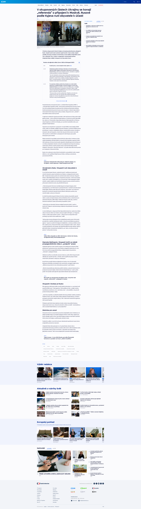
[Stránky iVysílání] (95, 488)
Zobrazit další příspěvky (60, 101)
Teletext (38, 493)
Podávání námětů (56, 498)
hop (37, 18)
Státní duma (53, 351)
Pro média (55, 488)
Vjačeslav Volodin (46, 351)
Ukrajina (46, 5)
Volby (51, 5)
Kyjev (50, 356)
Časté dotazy (55, 500)
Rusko (53, 346)
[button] (59, 33)
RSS (103, 506)
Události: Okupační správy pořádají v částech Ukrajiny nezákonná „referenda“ (50, 46)
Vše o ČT (38, 502)
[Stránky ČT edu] (94, 491)
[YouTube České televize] (99, 483)
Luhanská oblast (57, 353)
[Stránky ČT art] (83, 491)
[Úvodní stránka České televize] (43, 483)
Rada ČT (54, 495)
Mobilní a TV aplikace (41, 500)
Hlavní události (41, 5)
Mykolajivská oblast (74, 353)
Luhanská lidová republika (71, 348)
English (45, 506)
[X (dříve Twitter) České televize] (101, 483)
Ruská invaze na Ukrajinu (57, 356)
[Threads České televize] (103, 483)
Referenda (45, 356)
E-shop (38, 498)
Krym (44, 353)
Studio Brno (55, 491)
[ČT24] (3, 1)
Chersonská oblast (65, 353)
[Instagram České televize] (94, 483)
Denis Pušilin (63, 346)
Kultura (81, 5)
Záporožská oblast (71, 346)
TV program (39, 488)
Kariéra (54, 496)
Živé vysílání (39, 489)
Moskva (48, 346)
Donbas (78, 351)
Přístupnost (57, 506)
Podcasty (86, 5)
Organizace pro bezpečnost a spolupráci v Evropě (66, 351)
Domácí (55, 5)
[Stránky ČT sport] (84, 488)
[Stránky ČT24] (73, 488)
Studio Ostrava (55, 493)
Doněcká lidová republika (60, 348)
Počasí (73, 5)
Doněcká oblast (50, 353)
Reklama (54, 489)
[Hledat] (134, 2)
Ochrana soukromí (51, 506)
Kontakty (54, 502)
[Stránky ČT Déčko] (73, 491)
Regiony (63, 5)
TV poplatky (39, 491)
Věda (77, 5)
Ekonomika (68, 5)
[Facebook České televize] (96, 483)
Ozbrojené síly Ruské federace (48, 348)
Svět (59, 5)
